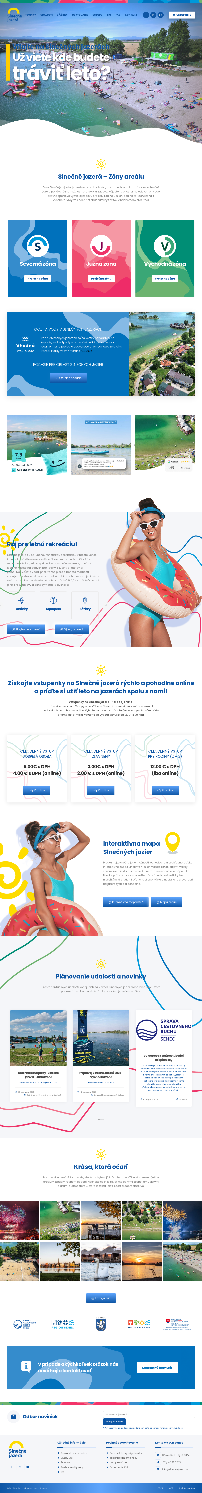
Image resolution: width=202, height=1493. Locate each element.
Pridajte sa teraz (114, 1421)
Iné (62, 1472)
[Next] (134, 445)
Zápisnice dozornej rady (123, 1458)
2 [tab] (101, 1119)
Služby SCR (67, 1458)
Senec (97, 1095)
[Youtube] (160, 15)
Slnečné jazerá (45, 1095)
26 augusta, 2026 (26, 1092)
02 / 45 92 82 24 (171, 1462)
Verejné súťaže (118, 1462)
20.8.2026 (86, 351)
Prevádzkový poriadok (74, 1453)
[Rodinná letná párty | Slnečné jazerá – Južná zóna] (38, 1038)
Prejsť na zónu (38, 278)
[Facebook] (146, 15)
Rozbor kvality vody (72, 1467)
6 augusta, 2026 (151, 1099)
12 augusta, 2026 (88, 1092)
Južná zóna (32, 1095)
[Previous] (67, 445)
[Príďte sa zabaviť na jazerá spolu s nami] (14, 15)
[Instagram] (153, 15)
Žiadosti (65, 1462)
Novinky (183, 1099)
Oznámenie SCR (119, 1467)
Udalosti (57, 1095)
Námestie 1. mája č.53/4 (176, 1455)
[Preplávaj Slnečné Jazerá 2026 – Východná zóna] (101, 1038)
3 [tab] (103, 1119)
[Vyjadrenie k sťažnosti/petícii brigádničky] (164, 1029)
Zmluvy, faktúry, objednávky (126, 1453)
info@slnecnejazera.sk (175, 1469)
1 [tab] (99, 1119)
